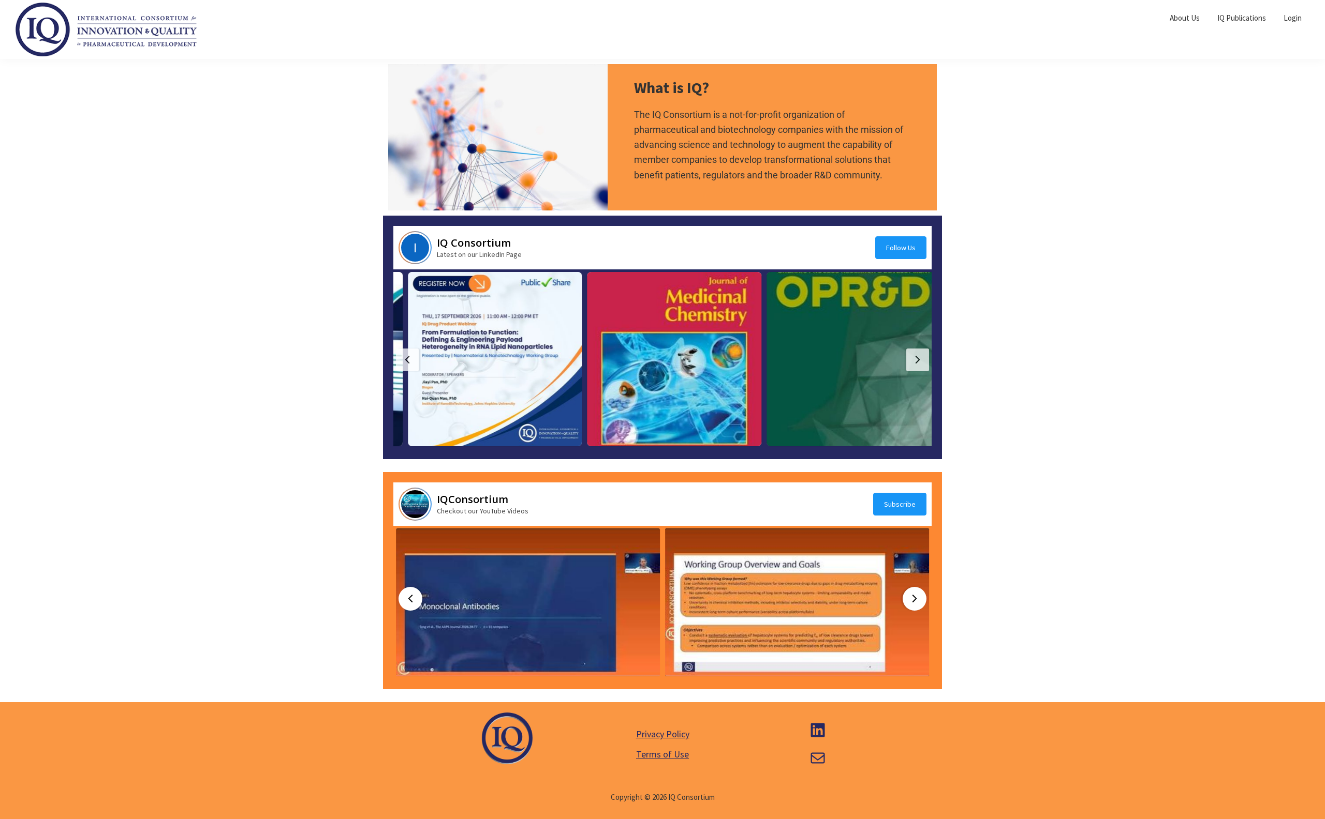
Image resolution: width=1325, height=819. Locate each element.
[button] (483, 359)
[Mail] (817, 758)
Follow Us (901, 247)
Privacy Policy (662, 734)
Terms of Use (662, 754)
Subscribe (900, 504)
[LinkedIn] (817, 730)
